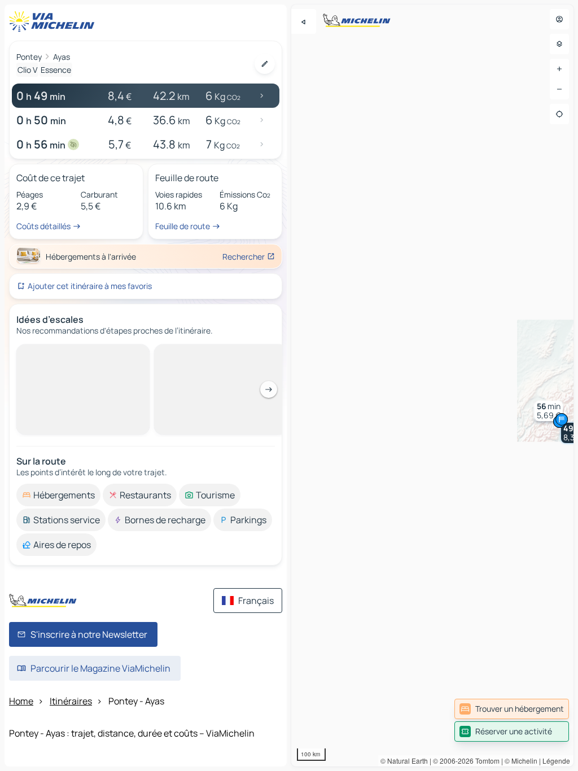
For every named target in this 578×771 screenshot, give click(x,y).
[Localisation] (559, 114)
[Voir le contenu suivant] (268, 389)
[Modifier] (265, 64)
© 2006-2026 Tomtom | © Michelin (485, 760)
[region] (432, 385)
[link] (511, 709)
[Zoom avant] (559, 69)
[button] (549, 411)
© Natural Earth (404, 760)
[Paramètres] (559, 44)
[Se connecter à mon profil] (559, 19)
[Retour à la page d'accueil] (54, 21)
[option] (58, 495)
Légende (556, 760)
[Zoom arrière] (559, 89)
